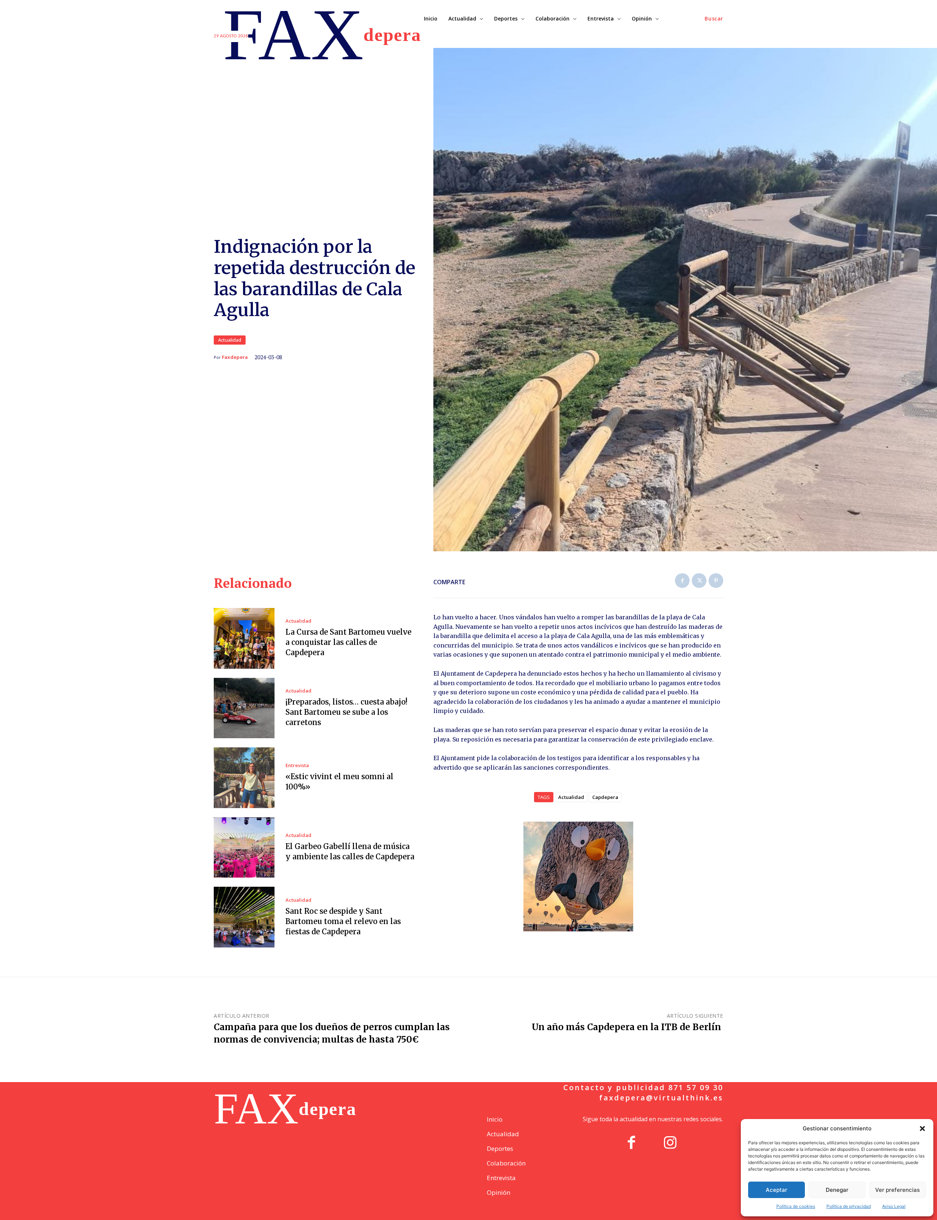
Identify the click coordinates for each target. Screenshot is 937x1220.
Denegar (837, 1189)
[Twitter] (699, 580)
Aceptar (776, 1189)
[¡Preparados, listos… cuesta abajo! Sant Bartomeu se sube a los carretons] (244, 708)
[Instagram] (670, 1143)
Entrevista (297, 765)
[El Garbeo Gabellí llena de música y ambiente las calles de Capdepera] (244, 847)
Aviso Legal (894, 1206)
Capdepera (605, 797)
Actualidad (229, 340)
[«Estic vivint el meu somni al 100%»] (244, 777)
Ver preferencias (897, 1189)
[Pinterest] (716, 580)
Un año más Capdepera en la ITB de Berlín (627, 1027)
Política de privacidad (848, 1206)
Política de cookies (795, 1206)
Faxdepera (235, 357)
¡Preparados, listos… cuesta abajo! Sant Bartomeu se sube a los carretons (346, 712)
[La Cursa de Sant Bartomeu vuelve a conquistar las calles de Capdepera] (244, 638)
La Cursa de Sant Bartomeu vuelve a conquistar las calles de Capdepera (348, 642)
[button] (922, 1128)
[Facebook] (682, 580)
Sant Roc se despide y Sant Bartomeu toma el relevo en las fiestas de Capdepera (343, 921)
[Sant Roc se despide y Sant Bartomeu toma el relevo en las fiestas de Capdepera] (244, 917)
